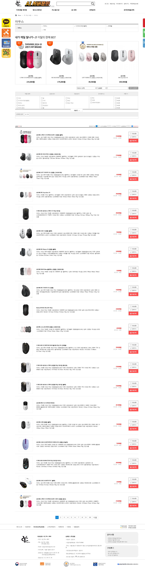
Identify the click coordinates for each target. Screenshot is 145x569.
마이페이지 (119, 3)
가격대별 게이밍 (21, 10)
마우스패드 (21, 108)
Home (19, 15)
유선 (68, 100)
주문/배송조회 (134, 3)
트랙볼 (110, 26)
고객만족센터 (51, 527)
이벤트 (69, 527)
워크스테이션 (37, 10)
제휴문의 (61, 527)
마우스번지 (21, 105)
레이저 (45, 103)
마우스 (36, 15)
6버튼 (118, 108)
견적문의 (92, 10)
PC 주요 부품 (27, 15)
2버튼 (118, 98)
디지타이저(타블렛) (81, 26)
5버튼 (118, 105)
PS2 (93, 98)
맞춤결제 (76, 527)
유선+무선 (70, 103)
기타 (44, 30)
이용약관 (27, 527)
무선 (68, 98)
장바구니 (126, 3)
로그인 (107, 3)
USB (93, 100)
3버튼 (118, 100)
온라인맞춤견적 (129, 10)
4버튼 (118, 103)
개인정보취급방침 (38, 527)
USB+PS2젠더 (96, 102)
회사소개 (19, 527)
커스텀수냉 (55, 10)
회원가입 (112, 3)
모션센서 (45, 105)
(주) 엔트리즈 (81, 556)
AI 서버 (73, 10)
